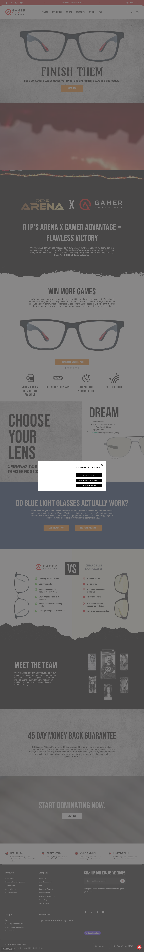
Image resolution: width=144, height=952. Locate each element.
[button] (139, 947)
